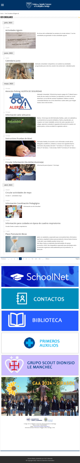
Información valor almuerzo (17, 115)
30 (39, 259)
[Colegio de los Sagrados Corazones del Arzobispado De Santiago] (40, 5)
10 (32, 259)
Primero (3, 259)
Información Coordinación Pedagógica (22, 203)
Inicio (2, 13)
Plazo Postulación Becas (16, 234)
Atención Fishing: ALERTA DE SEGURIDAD (23, 91)
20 (36, 259)
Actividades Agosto (13, 30)
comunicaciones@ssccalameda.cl (41, 426)
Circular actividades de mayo (18, 192)
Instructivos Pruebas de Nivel (18, 138)
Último (47, 259)
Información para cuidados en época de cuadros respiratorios (32, 223)
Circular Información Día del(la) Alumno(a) (24, 162)
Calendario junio (12, 61)
